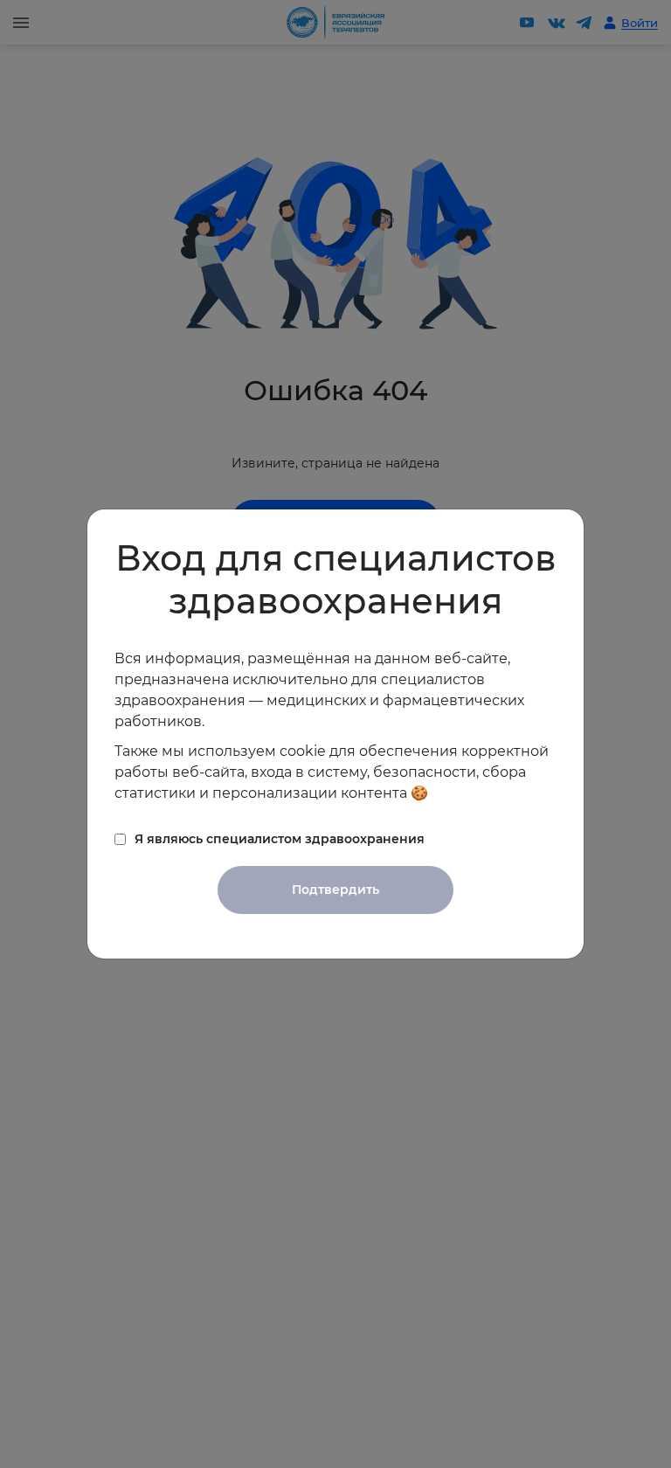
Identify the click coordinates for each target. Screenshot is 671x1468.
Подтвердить (335, 889)
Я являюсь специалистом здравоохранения (280, 839)
